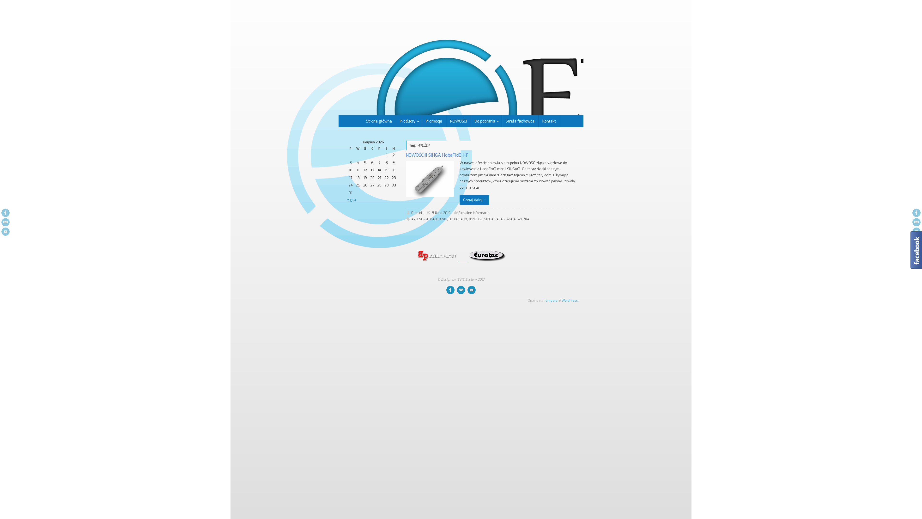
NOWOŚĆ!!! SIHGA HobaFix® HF (437, 155)
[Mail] (5, 222)
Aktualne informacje (473, 212)
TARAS (500, 219)
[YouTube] (5, 232)
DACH (434, 219)
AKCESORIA (419, 219)
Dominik (417, 212)
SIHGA (488, 219)
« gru (351, 199)
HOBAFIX (460, 219)
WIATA (511, 219)
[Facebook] (5, 213)
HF (450, 219)
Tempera (551, 300)
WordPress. (570, 300)
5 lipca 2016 (441, 212)
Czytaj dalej (472, 200)
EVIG (443, 219)
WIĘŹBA (523, 219)
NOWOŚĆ (476, 219)
